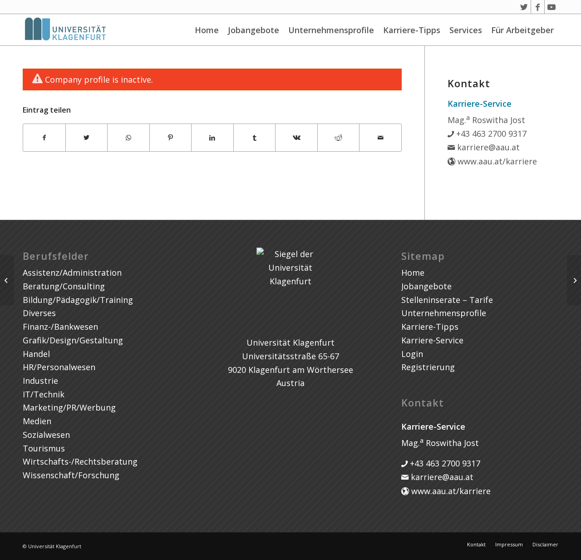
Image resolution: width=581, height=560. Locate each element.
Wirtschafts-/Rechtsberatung (80, 461)
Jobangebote (253, 30)
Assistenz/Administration (72, 272)
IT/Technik (43, 394)
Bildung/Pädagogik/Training (78, 299)
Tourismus (44, 448)
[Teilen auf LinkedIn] (212, 138)
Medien (37, 421)
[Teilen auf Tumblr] (255, 138)
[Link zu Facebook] (537, 7)
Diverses (39, 312)
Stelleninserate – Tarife (447, 299)
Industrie (40, 380)
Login (412, 353)
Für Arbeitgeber (522, 30)
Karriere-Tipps (411, 30)
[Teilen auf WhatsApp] (128, 138)
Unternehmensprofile (331, 30)
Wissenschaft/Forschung (71, 475)
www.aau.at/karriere (496, 161)
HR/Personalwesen (59, 367)
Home (207, 30)
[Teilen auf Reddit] (338, 138)
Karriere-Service (432, 340)
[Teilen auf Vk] (296, 138)
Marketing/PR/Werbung (69, 407)
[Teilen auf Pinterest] (171, 138)
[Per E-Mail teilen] (380, 138)
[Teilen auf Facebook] (44, 138)
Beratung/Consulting (64, 286)
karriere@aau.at (487, 147)
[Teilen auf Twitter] (87, 138)
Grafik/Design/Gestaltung (73, 340)
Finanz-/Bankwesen (60, 326)
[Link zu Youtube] (551, 7)
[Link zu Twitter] (524, 7)
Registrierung (428, 367)
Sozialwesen (46, 434)
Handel (36, 353)
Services (465, 30)
